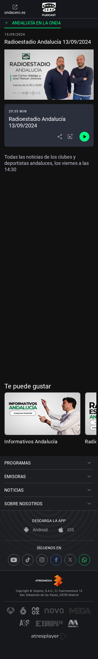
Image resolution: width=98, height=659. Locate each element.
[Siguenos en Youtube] (13, 560)
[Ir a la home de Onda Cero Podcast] (49, 9)
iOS (70, 529)
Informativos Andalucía (30, 441)
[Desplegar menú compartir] (59, 136)
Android (40, 529)
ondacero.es (14, 12)
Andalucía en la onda (36, 23)
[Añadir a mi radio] (70, 136)
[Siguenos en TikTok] (27, 560)
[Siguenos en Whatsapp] (84, 560)
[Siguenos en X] (70, 560)
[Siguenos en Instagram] (42, 560)
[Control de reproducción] (84, 137)
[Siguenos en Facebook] (56, 560)
